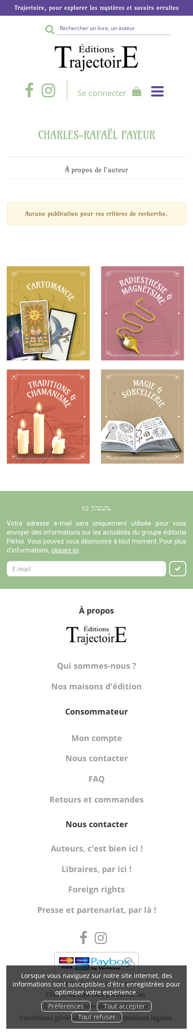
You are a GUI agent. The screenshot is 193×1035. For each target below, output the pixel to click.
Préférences (66, 1006)
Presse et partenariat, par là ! (96, 909)
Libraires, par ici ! (96, 869)
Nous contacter (97, 758)
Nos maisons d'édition (96, 686)
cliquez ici (65, 550)
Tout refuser (96, 1017)
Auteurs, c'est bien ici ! (97, 848)
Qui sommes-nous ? (96, 665)
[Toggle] (157, 91)
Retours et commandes (96, 799)
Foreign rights (96, 889)
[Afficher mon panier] (134, 92)
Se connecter (101, 93)
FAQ (96, 778)
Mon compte (96, 737)
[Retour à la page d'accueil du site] (96, 57)
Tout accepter (124, 1006)
